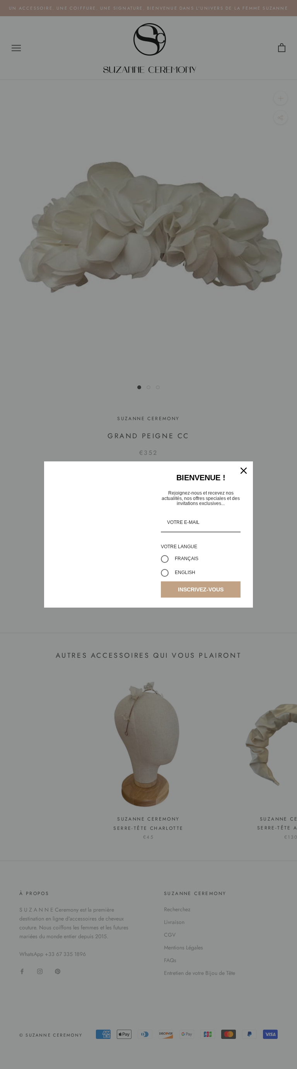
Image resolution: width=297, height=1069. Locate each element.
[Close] (243, 470)
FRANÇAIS (186, 558)
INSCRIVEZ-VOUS (201, 589)
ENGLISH (185, 572)
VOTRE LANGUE (179, 546)
